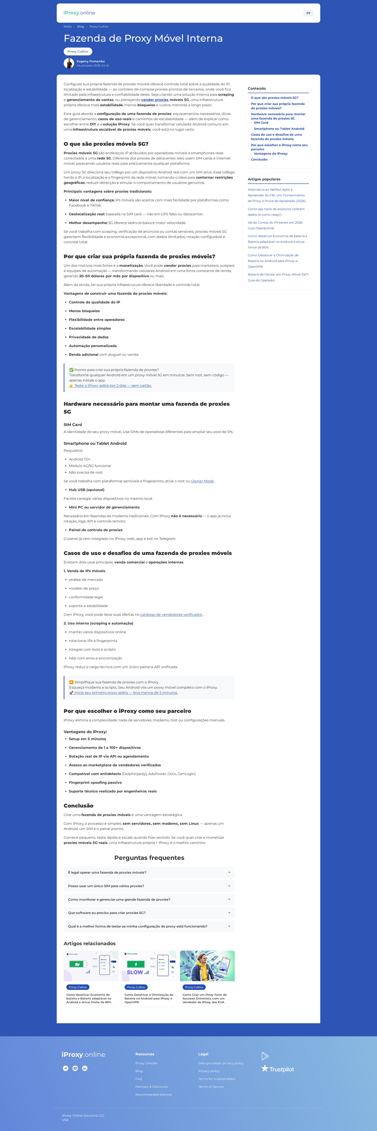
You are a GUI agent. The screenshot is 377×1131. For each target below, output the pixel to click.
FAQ (138, 1079)
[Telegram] (65, 1068)
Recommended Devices (153, 1095)
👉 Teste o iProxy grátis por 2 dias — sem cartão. (110, 385)
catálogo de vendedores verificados (171, 615)
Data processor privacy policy (221, 1063)
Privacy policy (209, 1071)
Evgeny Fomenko (91, 61)
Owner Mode (202, 481)
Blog (80, 26)
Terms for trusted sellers (216, 1079)
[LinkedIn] (84, 1068)
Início (68, 26)
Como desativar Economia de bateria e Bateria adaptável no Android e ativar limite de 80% (277, 241)
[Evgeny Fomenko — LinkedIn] (69, 63)
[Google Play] (265, 1056)
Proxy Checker (146, 1063)
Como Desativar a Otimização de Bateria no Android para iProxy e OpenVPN (273, 261)
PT (308, 13)
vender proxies (155, 100)
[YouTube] (75, 1068)
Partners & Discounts (151, 1087)
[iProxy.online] (79, 13)
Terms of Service (211, 1087)
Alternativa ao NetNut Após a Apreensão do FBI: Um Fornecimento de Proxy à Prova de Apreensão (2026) (277, 195)
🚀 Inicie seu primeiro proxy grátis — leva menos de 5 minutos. (123, 693)
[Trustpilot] (277, 1068)
